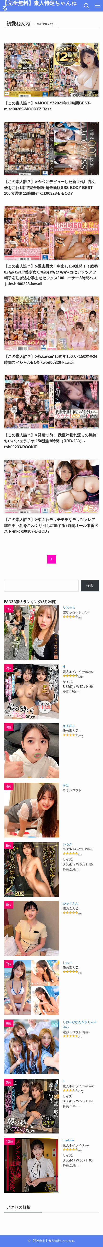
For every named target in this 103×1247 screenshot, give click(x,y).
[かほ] (31, 810)
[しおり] (31, 987)
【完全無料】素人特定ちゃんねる (39, 6)
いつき (67, 844)
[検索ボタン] (86, 5)
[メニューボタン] (97, 5)
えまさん (69, 726)
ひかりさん (70, 903)
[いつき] (31, 869)
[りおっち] (31, 632)
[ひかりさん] (31, 928)
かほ (66, 785)
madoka (68, 1140)
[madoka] (31, 1165)
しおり (67, 962)
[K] (31, 1106)
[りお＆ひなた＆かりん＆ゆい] (31, 1046)
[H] (31, 691)
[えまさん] (31, 750)
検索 (89, 585)
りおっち (69, 607)
